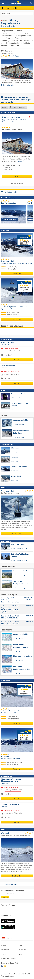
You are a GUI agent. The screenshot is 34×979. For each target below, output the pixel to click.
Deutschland (5, 783)
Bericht (16, 360)
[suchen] (31, 3)
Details (17, 176)
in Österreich (14, 309)
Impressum (5, 950)
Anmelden (5, 897)
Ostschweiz (14, 119)
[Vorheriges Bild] (2, 213)
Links (20, 945)
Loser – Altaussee (8, 365)
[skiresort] (17, 3)
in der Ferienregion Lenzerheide (22, 263)
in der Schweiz (14, 713)
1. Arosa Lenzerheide (11, 117)
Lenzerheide (5, 123)
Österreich (4, 368)
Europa (3, 119)
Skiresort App (6, 916)
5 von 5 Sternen (14, 56)
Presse (3, 954)
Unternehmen (22, 950)
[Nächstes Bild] (31, 213)
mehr (20, 161)
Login (20, 954)
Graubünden (21, 119)
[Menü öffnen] (3, 3)
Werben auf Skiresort (8, 959)
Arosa (3, 120)
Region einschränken (18, 107)
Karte (5, 107)
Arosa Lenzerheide (8, 342)
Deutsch (9, 938)
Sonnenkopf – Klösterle (10, 804)
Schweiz (8, 119)
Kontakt (3, 945)
